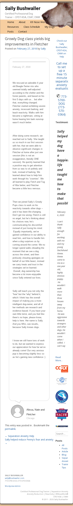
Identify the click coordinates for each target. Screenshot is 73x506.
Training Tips (66, 466)
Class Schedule (32, 26)
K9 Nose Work (38, 22)
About (22, 22)
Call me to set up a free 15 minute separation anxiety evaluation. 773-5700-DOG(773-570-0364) (63, 88)
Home (10, 22)
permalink (10, 428)
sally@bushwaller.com (14, 478)
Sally (43, 48)
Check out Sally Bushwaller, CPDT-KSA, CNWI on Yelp (62, 48)
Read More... (59, 359)
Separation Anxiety (67, 459)
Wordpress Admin (13, 486)
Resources (13, 26)
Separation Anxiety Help (19, 436)
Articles (65, 451)
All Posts (65, 447)
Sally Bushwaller (22, 8)
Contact (22, 31)
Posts (10, 31)
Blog (64, 454)
